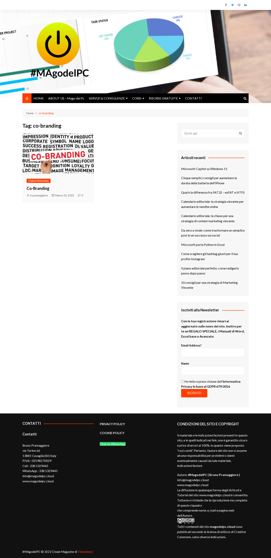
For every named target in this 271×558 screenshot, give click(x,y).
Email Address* (191, 345)
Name (185, 363)
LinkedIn (246, 5)
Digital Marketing (39, 180)
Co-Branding (38, 188)
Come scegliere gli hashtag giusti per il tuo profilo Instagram (209, 256)
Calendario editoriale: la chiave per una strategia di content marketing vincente (207, 218)
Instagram (239, 5)
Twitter (232, 5)
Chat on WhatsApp (113, 444)
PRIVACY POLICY (112, 424)
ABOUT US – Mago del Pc (66, 98)
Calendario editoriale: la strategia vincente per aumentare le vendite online (212, 204)
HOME (39, 98)
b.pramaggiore (39, 195)
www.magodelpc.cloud (192, 485)
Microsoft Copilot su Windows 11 (204, 169)
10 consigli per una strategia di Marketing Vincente (209, 285)
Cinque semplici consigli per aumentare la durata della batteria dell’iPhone (209, 180)
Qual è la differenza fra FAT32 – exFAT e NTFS (213, 192)
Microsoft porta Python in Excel (203, 244)
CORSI (136, 98)
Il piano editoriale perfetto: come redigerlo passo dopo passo (210, 270)
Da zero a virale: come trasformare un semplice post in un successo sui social (213, 232)
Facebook (226, 5)
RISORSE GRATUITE (163, 98)
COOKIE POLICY (112, 433)
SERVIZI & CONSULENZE (107, 98)
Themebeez (85, 551)
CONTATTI (193, 98)
